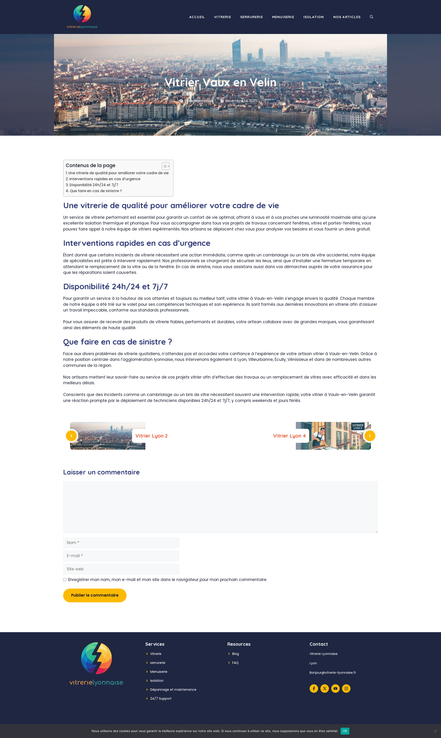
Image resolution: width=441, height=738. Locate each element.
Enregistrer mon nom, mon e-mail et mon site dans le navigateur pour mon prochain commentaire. (167, 579)
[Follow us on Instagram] (346, 688)
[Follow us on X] (324, 688)
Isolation (313, 17)
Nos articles (347, 17)
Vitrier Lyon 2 (151, 435)
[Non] (435, 731)
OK (345, 731)
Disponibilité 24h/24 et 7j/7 (94, 184)
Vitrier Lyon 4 (289, 435)
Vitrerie (222, 17)
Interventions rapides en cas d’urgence (104, 179)
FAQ (235, 662)
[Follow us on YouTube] (335, 688)
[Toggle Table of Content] (163, 166)
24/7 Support (161, 698)
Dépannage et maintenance (173, 689)
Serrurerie (251, 17)
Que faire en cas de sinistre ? (96, 190)
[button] (371, 17)
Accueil (197, 17)
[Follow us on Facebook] (314, 688)
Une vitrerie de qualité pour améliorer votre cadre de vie (118, 173)
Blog (235, 653)
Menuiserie (283, 17)
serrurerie (157, 662)
